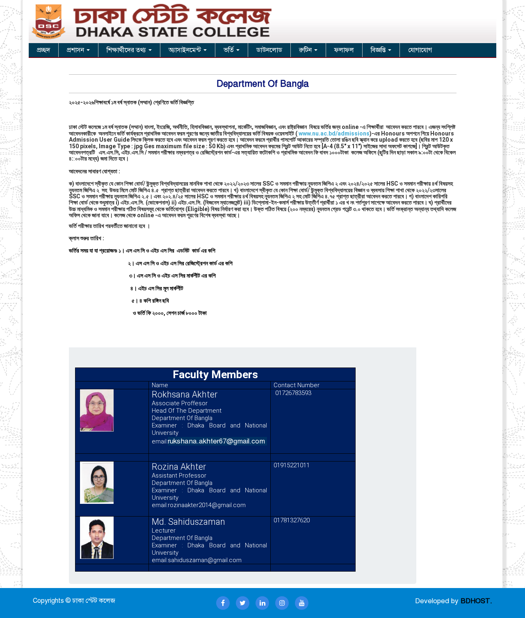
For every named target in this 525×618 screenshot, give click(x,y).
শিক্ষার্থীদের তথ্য (127, 50)
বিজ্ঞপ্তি (379, 50)
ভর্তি (229, 50)
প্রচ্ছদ (43, 50)
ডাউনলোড (269, 50)
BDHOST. (476, 601)
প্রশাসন (76, 50)
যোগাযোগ (420, 50)
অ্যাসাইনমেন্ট (186, 50)
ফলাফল (344, 50)
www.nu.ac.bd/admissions (333, 133)
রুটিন (306, 50)
